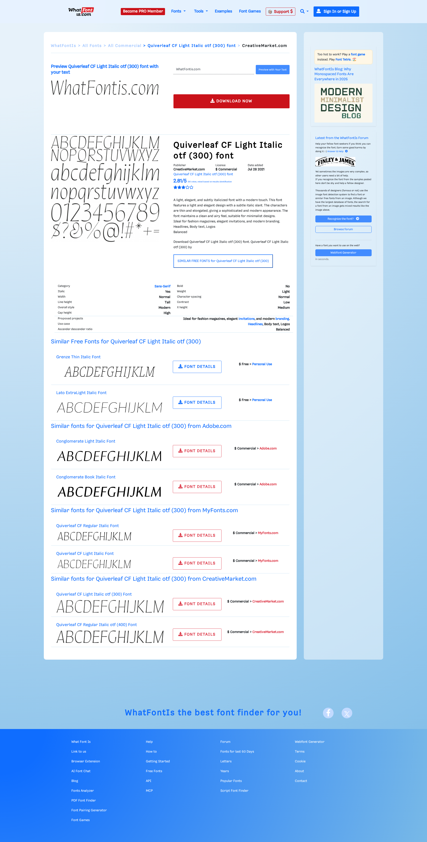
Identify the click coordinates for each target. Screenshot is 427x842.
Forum (225, 742)
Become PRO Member (143, 11)
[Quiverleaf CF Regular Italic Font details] (110, 536)
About (299, 771)
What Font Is (81, 742)
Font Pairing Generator (89, 810)
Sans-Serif (162, 286)
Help (149, 742)
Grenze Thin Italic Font (78, 357)
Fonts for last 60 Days (237, 751)
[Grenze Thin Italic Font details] (110, 371)
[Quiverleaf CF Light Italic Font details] (110, 564)
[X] (347, 713)
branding (282, 319)
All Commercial (124, 46)
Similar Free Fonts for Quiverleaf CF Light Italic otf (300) (126, 342)
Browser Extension (85, 761)
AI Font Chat (81, 771)
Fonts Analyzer (82, 791)
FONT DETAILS (199, 367)
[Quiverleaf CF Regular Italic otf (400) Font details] (110, 637)
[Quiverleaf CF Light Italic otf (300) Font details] (110, 606)
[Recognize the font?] (343, 161)
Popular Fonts (231, 781)
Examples (223, 11)
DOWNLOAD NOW (233, 101)
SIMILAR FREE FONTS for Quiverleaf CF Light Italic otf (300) (223, 261)
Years (224, 771)
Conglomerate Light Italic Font (85, 441)
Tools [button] (199, 11)
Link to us (78, 751)
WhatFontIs (63, 46)
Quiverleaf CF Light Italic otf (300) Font (94, 594)
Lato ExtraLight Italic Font (81, 393)
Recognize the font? (341, 219)
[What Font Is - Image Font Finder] (81, 11)
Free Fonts (154, 771)
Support (282, 12)
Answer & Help (335, 151)
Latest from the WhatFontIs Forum (341, 138)
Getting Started (158, 761)
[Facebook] (328, 713)
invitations (247, 319)
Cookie (300, 761)
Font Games (250, 11)
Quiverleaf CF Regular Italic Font (87, 526)
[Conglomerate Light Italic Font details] (110, 456)
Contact (301, 781)
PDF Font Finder (83, 800)
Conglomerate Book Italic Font (85, 477)
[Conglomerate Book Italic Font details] (110, 492)
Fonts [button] (176, 11)
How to (151, 751)
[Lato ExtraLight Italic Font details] (110, 407)
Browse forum (343, 229)
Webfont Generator (343, 252)
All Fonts (92, 46)
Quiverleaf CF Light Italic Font (85, 554)
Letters (226, 761)
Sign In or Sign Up (339, 12)
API (148, 781)
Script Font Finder (234, 791)
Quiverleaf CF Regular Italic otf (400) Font (96, 625)
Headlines (255, 324)
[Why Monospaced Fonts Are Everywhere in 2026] (343, 103)
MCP (149, 791)
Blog (74, 781)
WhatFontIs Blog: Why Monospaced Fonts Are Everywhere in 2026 (334, 74)
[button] (304, 12)
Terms (299, 751)
